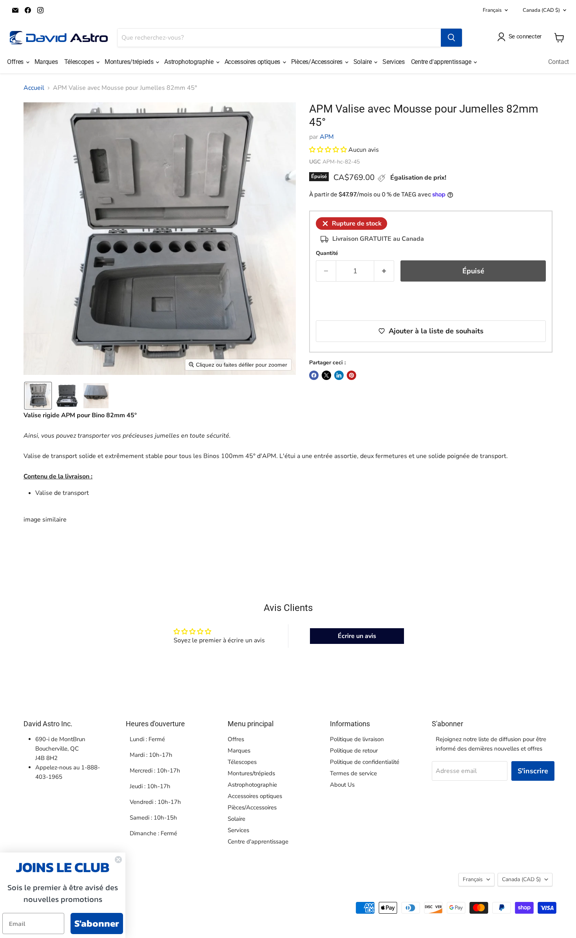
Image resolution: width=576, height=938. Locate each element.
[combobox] (279, 38)
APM (327, 137)
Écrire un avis (357, 636)
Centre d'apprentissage (442, 61)
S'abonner (96, 923)
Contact (558, 61)
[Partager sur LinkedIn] (339, 375)
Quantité (327, 253)
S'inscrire (533, 771)
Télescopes (79, 61)
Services (393, 61)
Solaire (363, 61)
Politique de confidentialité (364, 762)
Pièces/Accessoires (317, 61)
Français (492, 10)
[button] (38, 395)
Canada (541, 10)
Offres (16, 61)
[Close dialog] (118, 859)
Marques (46, 61)
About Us (342, 785)
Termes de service (353, 773)
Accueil (34, 87)
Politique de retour (354, 750)
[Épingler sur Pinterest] (351, 375)
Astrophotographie (189, 61)
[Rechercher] (451, 38)
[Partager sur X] (326, 375)
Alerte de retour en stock (375, 302)
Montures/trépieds (130, 61)
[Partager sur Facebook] (314, 375)
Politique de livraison (357, 739)
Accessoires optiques (253, 61)
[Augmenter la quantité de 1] (384, 271)
